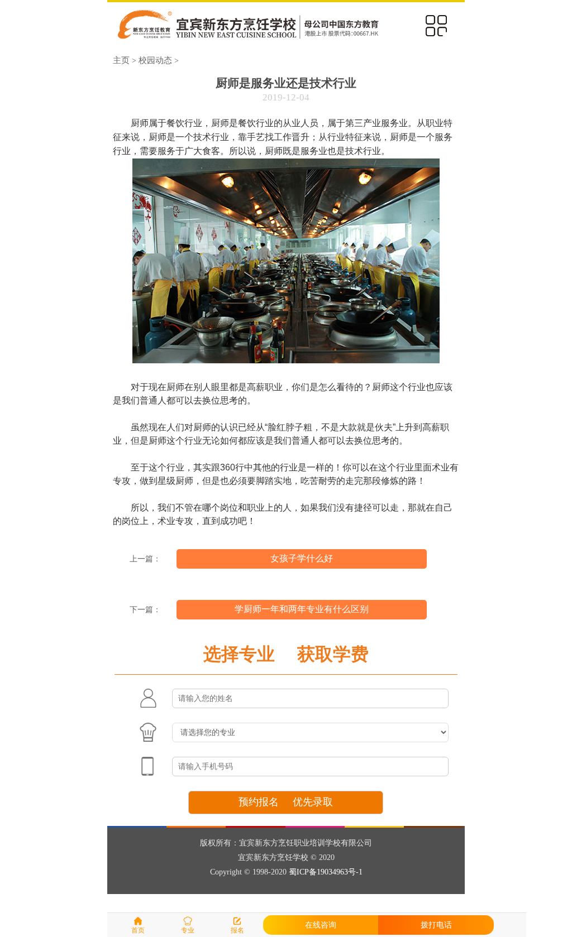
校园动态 (155, 60)
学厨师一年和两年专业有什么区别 (302, 609)
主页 (121, 60)
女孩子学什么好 (301, 558)
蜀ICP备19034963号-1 (326, 872)
